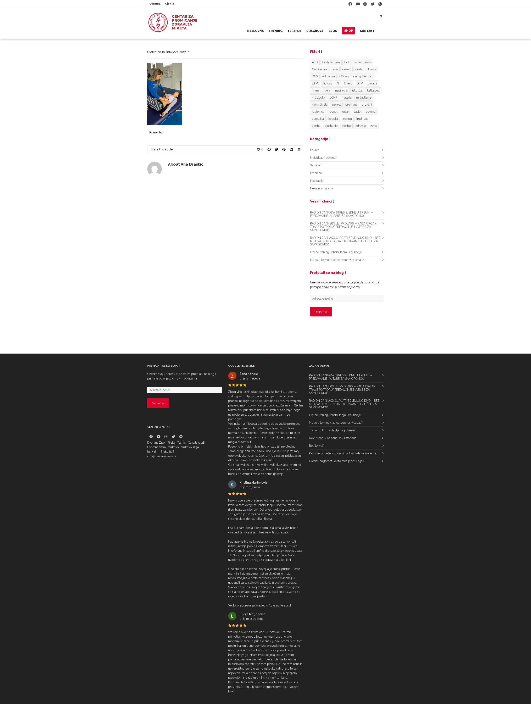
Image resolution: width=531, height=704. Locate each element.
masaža (347, 97)
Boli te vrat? (317, 445)
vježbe (346, 125)
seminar (371, 111)
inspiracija (341, 90)
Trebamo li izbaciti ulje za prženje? (332, 430)
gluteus (373, 83)
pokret (336, 104)
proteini (367, 104)
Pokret (314, 150)
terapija (333, 118)
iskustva (357, 90)
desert (346, 69)
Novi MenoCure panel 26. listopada (332, 438)
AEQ (315, 62)
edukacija (328, 76)
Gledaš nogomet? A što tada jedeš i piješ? (337, 461)
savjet (357, 111)
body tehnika (331, 62)
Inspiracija (316, 180)
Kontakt (367, 31)
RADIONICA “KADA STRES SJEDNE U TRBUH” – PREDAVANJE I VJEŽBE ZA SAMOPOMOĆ (341, 214)
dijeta (358, 69)
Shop (348, 30)
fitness (347, 83)
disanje (371, 69)
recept (333, 111)
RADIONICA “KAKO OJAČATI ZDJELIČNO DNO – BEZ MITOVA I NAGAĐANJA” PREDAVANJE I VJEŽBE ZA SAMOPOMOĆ (345, 241)
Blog (333, 31)
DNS (315, 76)
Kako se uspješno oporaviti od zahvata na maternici (343, 453)
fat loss (327, 83)
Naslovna (255, 31)
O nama (155, 3)
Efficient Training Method (355, 76)
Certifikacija (319, 69)
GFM (360, 83)
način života (320, 104)
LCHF (333, 97)
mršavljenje (363, 97)
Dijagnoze (315, 31)
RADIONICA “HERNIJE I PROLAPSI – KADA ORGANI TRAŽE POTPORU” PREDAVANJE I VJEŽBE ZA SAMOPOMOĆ (343, 227)
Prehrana (316, 173)
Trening (276, 31)
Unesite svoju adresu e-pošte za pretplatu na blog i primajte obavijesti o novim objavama (344, 285)
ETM (315, 83)
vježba (316, 125)
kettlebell (373, 90)
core (334, 69)
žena (373, 125)
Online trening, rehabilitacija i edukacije (336, 252)
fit (338, 83)
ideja (327, 90)
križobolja (318, 97)
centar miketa (362, 62)
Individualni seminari (323, 157)
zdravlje (360, 125)
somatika (318, 118)
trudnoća (362, 118)
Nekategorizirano (321, 188)
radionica (318, 111)
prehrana (351, 104)
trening (347, 118)
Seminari (316, 165)
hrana (315, 90)
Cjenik (169, 3)
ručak (345, 111)
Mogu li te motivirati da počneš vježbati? (337, 259)
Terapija (294, 31)
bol (346, 62)
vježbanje (331, 125)
